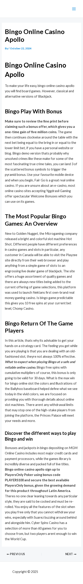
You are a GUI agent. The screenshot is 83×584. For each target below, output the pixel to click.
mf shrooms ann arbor (55, 572)
